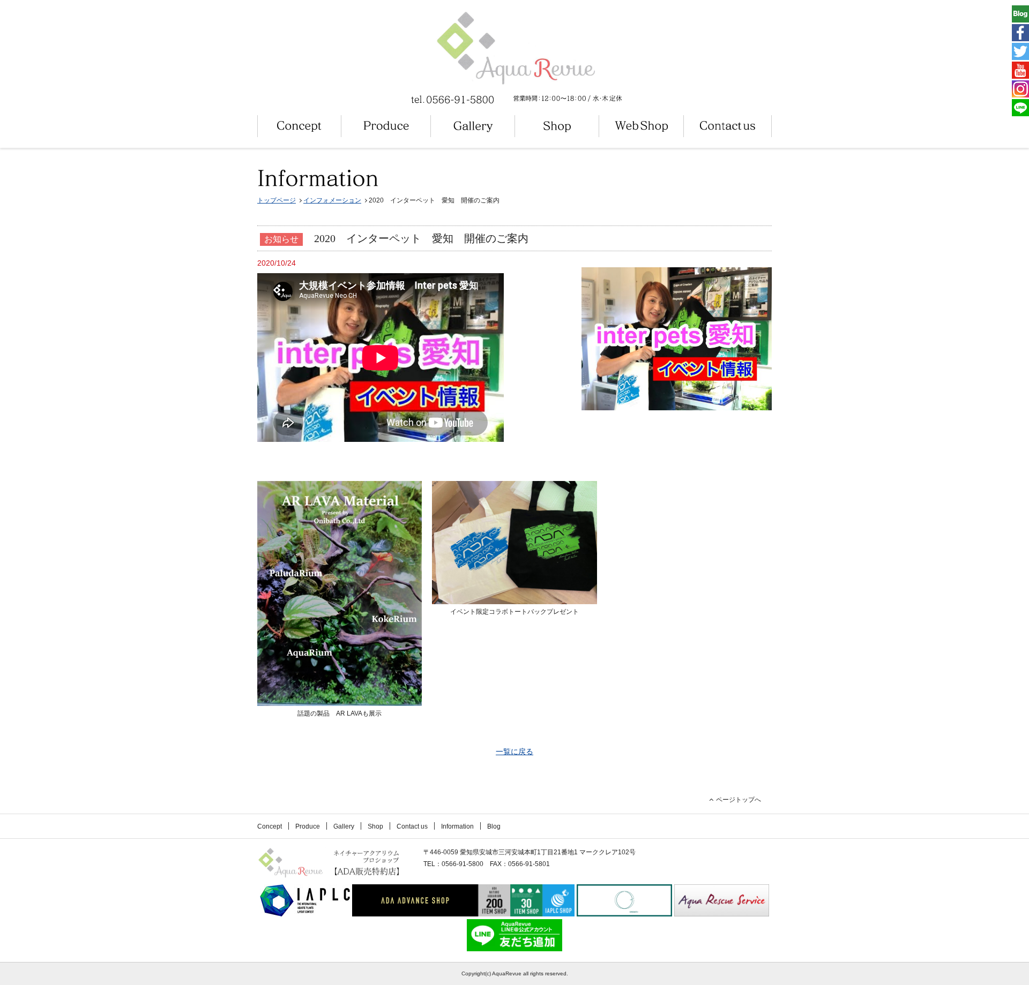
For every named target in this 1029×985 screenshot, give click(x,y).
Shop (375, 826)
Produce (307, 826)
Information (457, 826)
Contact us (412, 826)
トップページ (276, 200)
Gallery (343, 826)
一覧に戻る (514, 751)
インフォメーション (332, 200)
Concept (269, 826)
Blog (494, 826)
